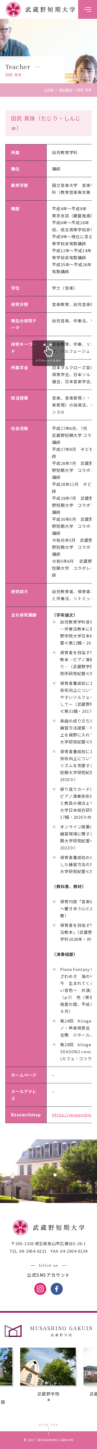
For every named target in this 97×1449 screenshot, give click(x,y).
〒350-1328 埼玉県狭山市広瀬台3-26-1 (48, 1243)
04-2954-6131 (32, 1251)
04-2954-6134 (73, 1251)
